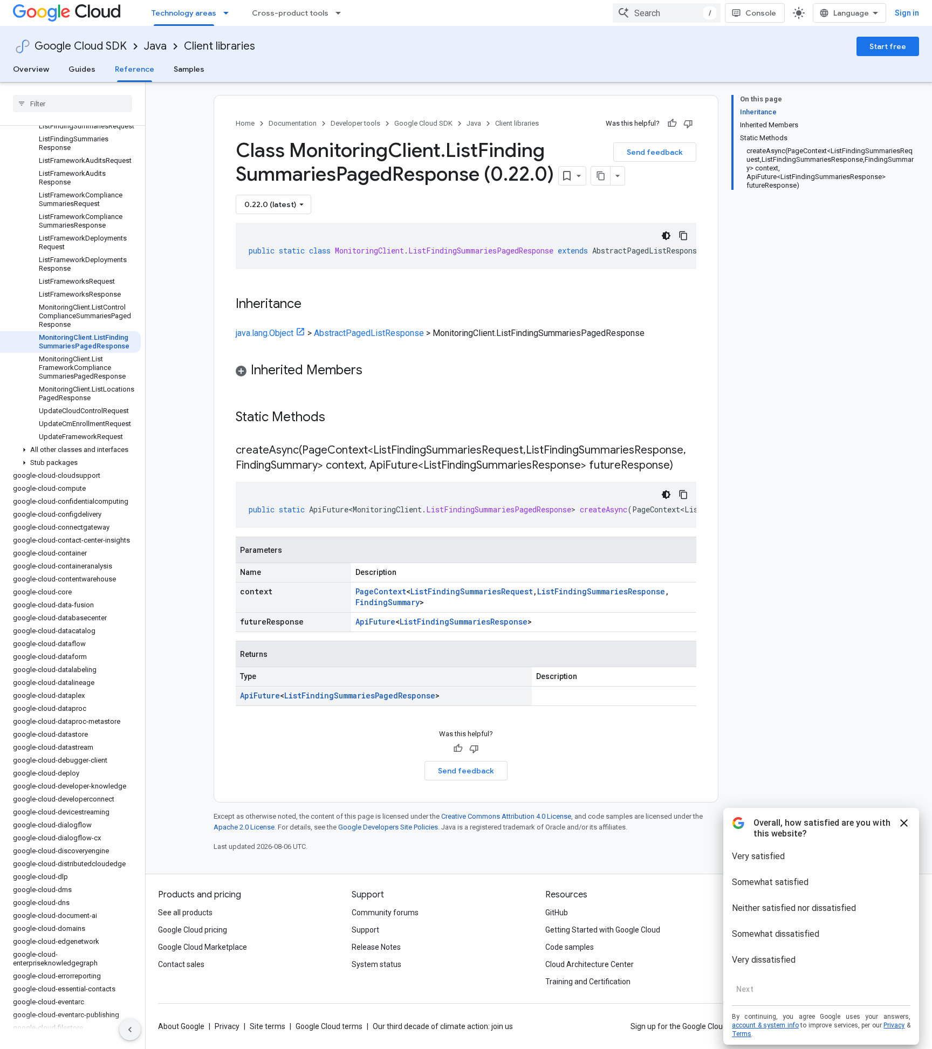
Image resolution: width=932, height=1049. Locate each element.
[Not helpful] (688, 123)
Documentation (293, 123)
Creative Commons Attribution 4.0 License (506, 816)
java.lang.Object (264, 333)
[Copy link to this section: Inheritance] (312, 304)
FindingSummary (387, 602)
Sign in (907, 13)
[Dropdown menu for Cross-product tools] (341, 13)
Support (365, 929)
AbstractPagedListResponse (369, 333)
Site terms (267, 1026)
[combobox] (667, 13)
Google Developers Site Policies (388, 827)
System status (376, 964)
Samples (189, 69)
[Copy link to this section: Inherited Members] (373, 371)
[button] (70, 449)
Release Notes (376, 947)
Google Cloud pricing (192, 929)
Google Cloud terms (329, 1026)
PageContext (380, 591)
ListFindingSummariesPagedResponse (359, 695)
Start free (887, 46)
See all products (185, 912)
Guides (81, 69)
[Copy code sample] (683, 235)
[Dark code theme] (666, 235)
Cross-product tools (290, 13)
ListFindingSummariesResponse (601, 591)
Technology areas (184, 13)
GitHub (556, 912)
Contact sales (181, 964)
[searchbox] (72, 103)
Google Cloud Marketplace (202, 947)
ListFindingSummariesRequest (471, 591)
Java (155, 46)
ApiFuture (375, 621)
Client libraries (219, 46)
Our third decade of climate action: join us (443, 1026)
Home (245, 123)
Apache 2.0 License (244, 827)
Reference (134, 69)
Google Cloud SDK (81, 46)
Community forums (385, 912)
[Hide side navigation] (130, 1029)
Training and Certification (588, 981)
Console (760, 13)
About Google (181, 1026)
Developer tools (355, 123)
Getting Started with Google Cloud (602, 929)
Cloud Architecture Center (589, 964)
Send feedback (655, 152)
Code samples (569, 947)
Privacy (227, 1026)
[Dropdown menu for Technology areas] (229, 13)
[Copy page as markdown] (601, 176)
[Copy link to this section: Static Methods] (339, 418)
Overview (31, 69)
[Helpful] (672, 123)
